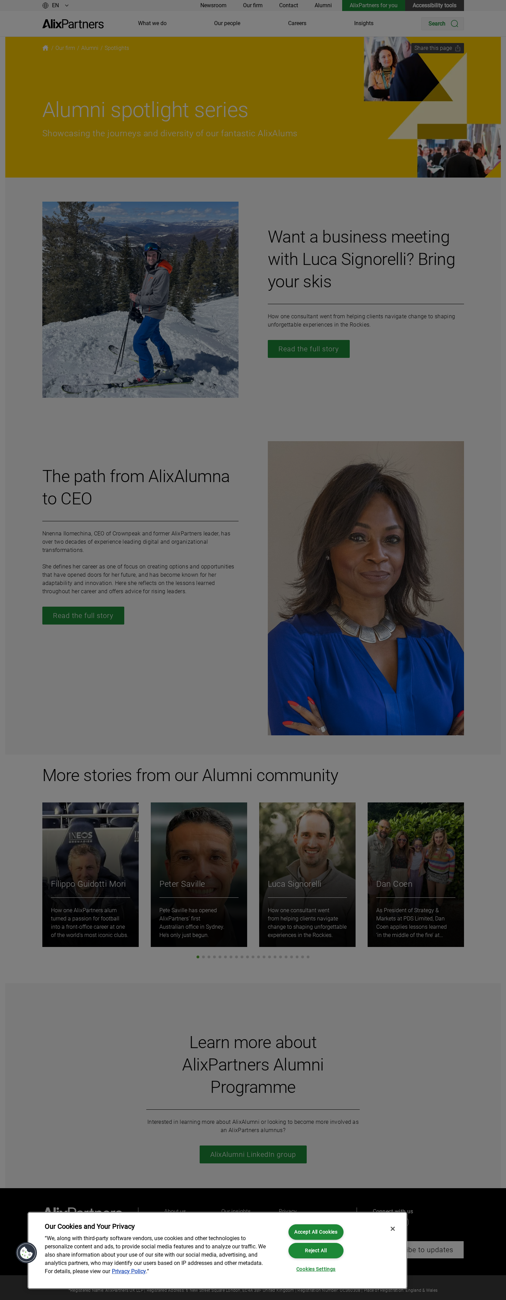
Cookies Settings (316, 1269)
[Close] (392, 1228)
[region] (217, 1250)
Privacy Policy (129, 1271)
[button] (26, 1253)
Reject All (316, 1251)
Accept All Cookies (316, 1232)
